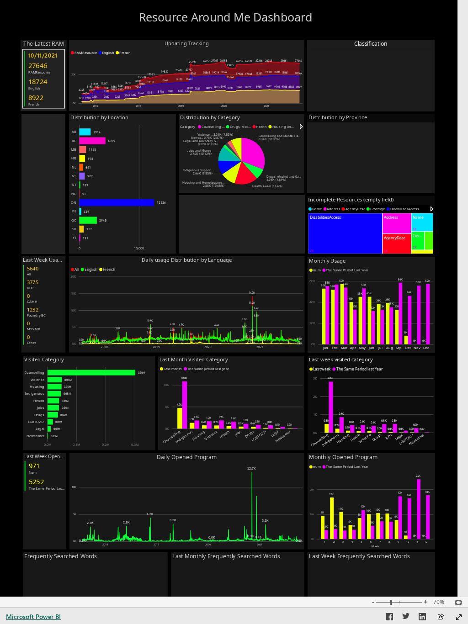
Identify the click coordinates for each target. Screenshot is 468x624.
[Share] (440, 617)
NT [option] (74, 184)
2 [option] (334, 542)
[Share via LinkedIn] (422, 618)
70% (438, 602)
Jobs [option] (40, 407)
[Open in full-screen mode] (459, 617)
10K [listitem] (73, 310)
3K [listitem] (315, 378)
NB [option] (73, 158)
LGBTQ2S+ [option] (36, 421)
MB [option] (73, 149)
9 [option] (398, 542)
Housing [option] (37, 386)
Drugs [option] (39, 414)
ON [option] (73, 202)
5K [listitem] (74, 327)
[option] (84, 52)
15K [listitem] (73, 293)
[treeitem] (422, 222)
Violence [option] (37, 379)
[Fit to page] (456, 602)
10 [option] (407, 542)
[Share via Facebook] (389, 618)
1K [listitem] (315, 414)
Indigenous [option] (34, 393)
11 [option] (416, 542)
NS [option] (74, 176)
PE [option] (74, 211)
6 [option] (371, 542)
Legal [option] (40, 428)
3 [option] (343, 542)
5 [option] (361, 542)
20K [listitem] (73, 74)
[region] (186, 52)
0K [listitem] (74, 103)
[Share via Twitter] (406, 618)
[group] (225, 12)
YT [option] (74, 237)
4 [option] (352, 542)
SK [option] (74, 229)
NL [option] (74, 167)
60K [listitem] (312, 281)
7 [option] (380, 542)
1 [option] (324, 542)
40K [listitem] (312, 302)
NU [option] (73, 193)
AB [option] (74, 131)
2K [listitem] (315, 396)
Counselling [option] (34, 372)
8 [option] (389, 542)
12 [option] (426, 542)
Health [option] (38, 400)
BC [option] (74, 140)
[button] (301, 126)
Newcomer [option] (35, 436)
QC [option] (73, 220)
